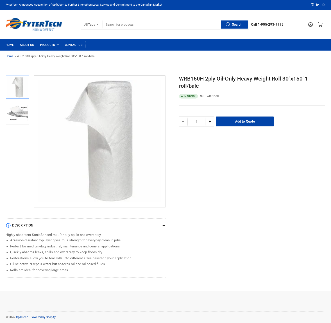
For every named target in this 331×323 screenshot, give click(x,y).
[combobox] (175, 24)
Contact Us (73, 45)
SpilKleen (22, 317)
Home (10, 45)
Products (47, 45)
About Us (27, 45)
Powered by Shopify (43, 317)
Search (237, 24)
